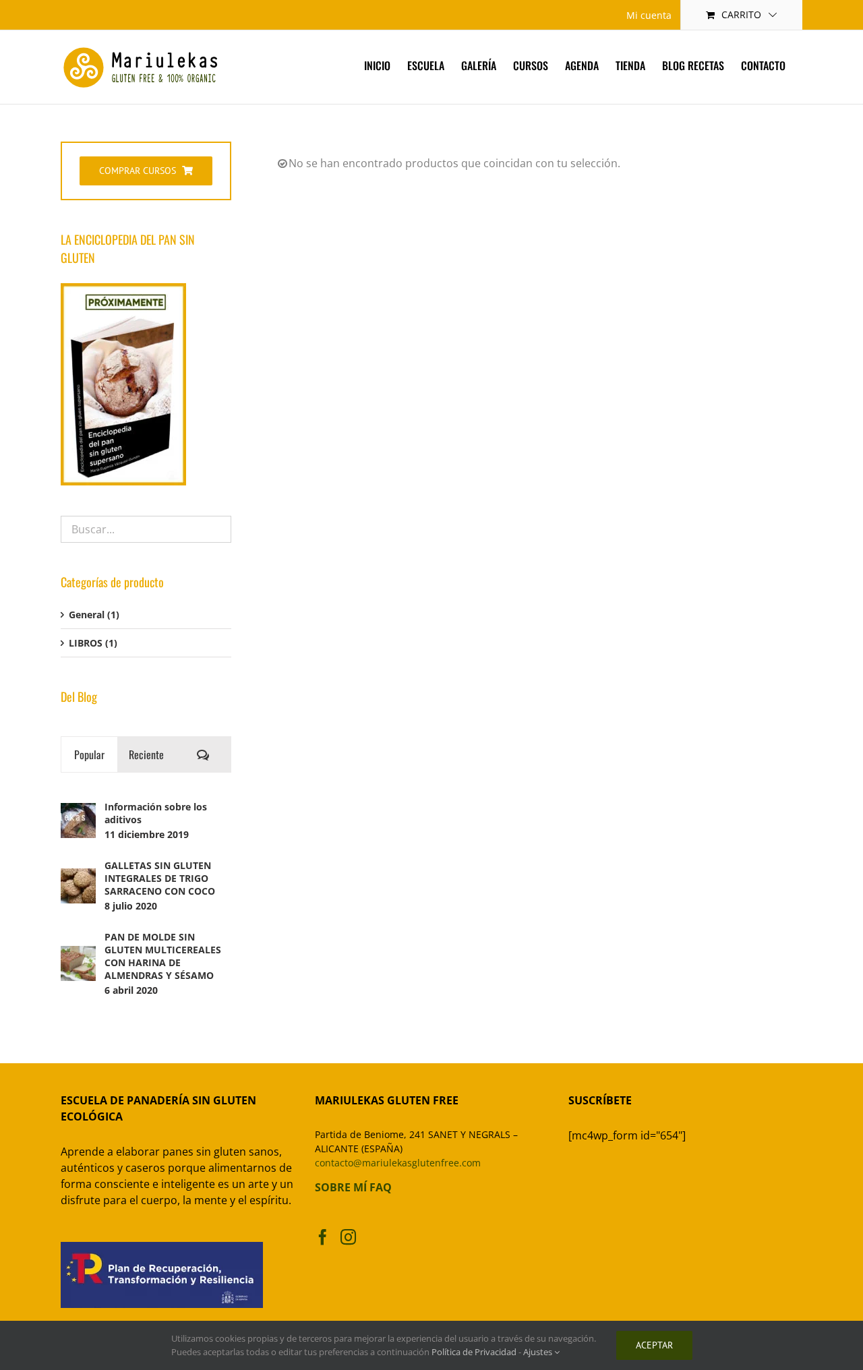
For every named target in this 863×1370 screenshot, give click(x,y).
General (87, 614)
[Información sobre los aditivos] (78, 810)
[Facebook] (322, 1237)
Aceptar (654, 1345)
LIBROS (85, 642)
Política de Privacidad (474, 1352)
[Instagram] (348, 1237)
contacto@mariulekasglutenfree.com (398, 1162)
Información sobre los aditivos (156, 813)
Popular (89, 754)
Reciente (146, 754)
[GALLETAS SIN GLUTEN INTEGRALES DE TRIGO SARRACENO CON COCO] (78, 875)
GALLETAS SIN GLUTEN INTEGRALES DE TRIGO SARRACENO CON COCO (160, 878)
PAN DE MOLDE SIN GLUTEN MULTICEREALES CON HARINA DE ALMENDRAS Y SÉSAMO (163, 956)
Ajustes (538, 1352)
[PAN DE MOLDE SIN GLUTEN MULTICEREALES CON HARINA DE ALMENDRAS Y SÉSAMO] (78, 953)
